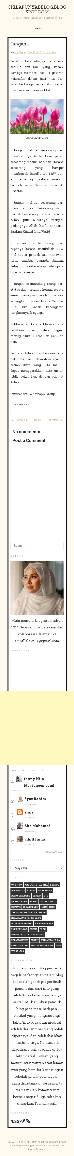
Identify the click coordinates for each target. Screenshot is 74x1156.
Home (37, 419)
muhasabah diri (21, 404)
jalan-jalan (19, 912)
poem (42, 929)
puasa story (36, 934)
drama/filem (19, 901)
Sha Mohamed (38, 825)
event (34, 901)
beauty (54, 885)
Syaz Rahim (35, 798)
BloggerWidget (55, 852)
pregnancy (18, 934)
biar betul (18, 890)
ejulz (28, 812)
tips (58, 945)
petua (33, 929)
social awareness (42, 945)
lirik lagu (34, 918)
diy (46, 896)
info (52, 907)
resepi (35, 940)
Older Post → (55, 419)
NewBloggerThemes (32, 1146)
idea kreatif (30, 907)
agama (43, 885)
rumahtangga (50, 940)
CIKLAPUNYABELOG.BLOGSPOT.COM (37, 9)
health (16, 907)
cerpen (37, 896)
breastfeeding (21, 896)
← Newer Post (19, 419)
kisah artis (18, 918)
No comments (49, 52)
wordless (17, 951)
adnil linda (34, 839)
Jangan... (19, 44)
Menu (38, 28)
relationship (20, 940)
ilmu (44, 907)
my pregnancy (44, 923)
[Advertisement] (37, 728)
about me (31, 885)
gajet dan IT (48, 901)
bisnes (31, 890)
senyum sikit (20, 945)
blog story (45, 890)
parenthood (19, 929)
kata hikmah (37, 912)
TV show (16, 885)
